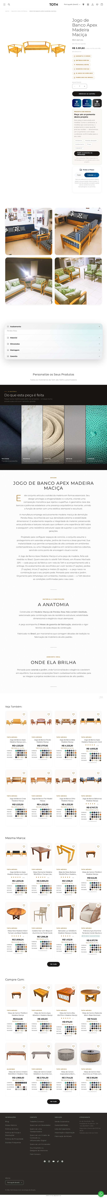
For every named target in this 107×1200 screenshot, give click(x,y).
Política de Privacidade (14, 1139)
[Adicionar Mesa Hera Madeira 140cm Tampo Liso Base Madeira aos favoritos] (24, 905)
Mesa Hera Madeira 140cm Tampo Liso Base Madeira (18, 932)
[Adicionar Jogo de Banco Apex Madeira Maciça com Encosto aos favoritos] (24, 714)
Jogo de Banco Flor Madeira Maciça (42, 800)
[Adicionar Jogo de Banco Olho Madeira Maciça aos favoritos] (73, 773)
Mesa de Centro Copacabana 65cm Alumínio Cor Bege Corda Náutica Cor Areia (67, 1073)
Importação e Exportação (65, 1132)
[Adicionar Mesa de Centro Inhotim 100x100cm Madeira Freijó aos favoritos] (24, 1046)
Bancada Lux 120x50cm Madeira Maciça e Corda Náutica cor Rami (67, 932)
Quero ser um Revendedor (40, 1125)
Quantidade (76, 82)
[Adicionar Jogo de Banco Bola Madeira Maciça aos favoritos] (73, 714)
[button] (4, 4)
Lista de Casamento (62, 1129)
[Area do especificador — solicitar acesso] (83, 4)
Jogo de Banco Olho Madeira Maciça (67, 800)
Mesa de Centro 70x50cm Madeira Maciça (92, 873)
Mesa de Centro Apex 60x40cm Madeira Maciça (42, 1014)
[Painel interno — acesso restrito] (88, 4)
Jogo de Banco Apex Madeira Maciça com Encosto (18, 741)
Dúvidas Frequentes (13, 1143)
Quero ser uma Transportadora (36, 1130)
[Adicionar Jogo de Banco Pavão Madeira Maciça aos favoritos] (48, 714)
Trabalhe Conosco (37, 1121)
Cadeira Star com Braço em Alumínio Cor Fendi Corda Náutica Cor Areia (42, 932)
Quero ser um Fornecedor (40, 1144)
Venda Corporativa (62, 1121)
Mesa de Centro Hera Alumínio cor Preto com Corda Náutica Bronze (92, 1073)
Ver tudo (53, 964)
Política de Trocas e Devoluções (13, 1134)
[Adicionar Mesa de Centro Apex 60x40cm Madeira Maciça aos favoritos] (48, 987)
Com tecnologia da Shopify (27, 1190)
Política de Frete (11, 1129)
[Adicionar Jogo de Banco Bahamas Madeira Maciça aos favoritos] (98, 773)
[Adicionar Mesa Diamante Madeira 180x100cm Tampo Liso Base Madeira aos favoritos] (48, 846)
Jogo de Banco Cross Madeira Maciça (18, 800)
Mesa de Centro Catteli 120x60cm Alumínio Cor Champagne (42, 1073)
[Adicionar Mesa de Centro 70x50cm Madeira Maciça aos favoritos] (98, 846)
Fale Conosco (35, 1154)
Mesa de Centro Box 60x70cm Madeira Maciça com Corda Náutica (67, 1014)
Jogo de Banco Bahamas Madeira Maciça (92, 800)
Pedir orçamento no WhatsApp (84, 153)
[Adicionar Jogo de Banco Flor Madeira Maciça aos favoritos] (48, 773)
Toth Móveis (12, 737)
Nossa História (11, 1125)
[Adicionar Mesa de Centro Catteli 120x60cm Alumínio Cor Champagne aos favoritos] (48, 1046)
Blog (7, 1121)
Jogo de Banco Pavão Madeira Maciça (42, 741)
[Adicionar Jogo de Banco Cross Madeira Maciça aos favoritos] (24, 773)
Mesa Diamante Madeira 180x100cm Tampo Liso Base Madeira (42, 873)
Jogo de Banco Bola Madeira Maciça (67, 741)
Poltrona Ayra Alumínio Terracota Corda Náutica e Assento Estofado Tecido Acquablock (92, 932)
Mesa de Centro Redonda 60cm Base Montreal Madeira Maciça (92, 1014)
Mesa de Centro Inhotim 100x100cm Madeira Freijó (18, 1073)
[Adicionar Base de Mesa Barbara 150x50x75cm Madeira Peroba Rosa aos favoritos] (73, 846)
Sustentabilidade (61, 1125)
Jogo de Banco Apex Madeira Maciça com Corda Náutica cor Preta (92, 741)
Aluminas (11, 1069)
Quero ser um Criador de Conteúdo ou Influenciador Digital (40, 1137)
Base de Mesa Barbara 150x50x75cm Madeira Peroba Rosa (67, 873)
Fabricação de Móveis (63, 1136)
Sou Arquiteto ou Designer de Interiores (39, 1149)
